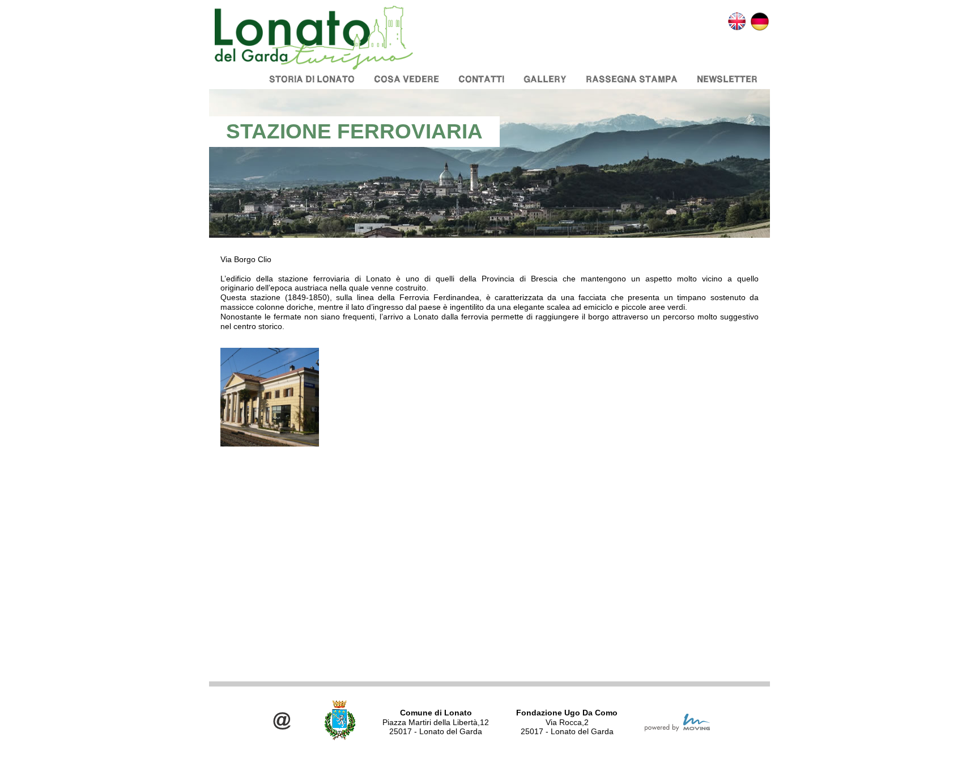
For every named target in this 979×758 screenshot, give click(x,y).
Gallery (545, 79)
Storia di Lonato (312, 79)
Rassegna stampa (632, 79)
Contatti (481, 79)
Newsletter (727, 79)
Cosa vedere (406, 79)
